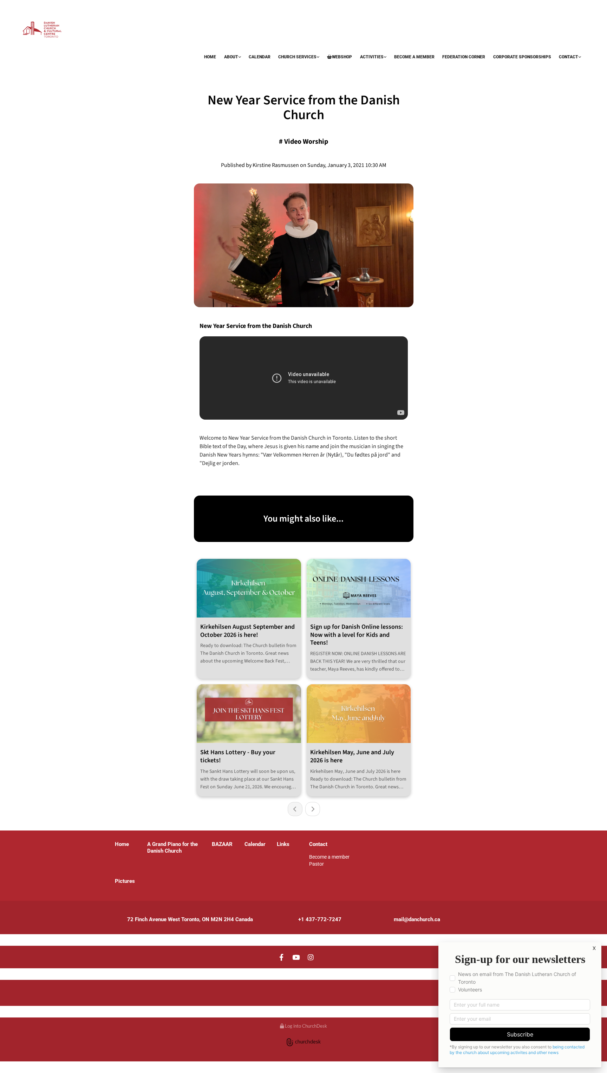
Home (210, 56)
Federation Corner (463, 56)
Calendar (259, 56)
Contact (568, 56)
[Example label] (296, 957)
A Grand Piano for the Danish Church (172, 847)
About (231, 56)
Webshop (342, 56)
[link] (232, 57)
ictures (126, 881)
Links (283, 844)
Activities (372, 56)
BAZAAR (32, 69)
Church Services (297, 56)
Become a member (414, 56)
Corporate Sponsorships (522, 56)
